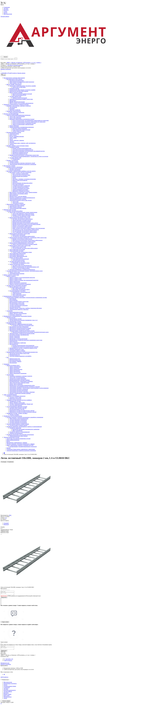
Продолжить (4, 597)
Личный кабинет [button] (5, 16)
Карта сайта (7, 695)
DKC (10, 515)
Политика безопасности (10, 690)
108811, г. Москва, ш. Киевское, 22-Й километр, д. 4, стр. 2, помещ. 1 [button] (24, 62)
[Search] (16, 59)
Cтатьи (5, 11)
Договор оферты (8, 691)
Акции (5, 698)
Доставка (6, 8)
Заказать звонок (21, 73)
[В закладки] (2, 652)
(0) (6, 518)
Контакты (6, 10)
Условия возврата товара (10, 686)
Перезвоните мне (5, 663)
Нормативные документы (10, 683)
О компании (7, 7)
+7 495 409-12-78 (10, 65)
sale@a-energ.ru (19, 65)
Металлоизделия (8, 14)
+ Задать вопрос (5, 621)
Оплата (5, 12)
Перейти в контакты (6, 664)
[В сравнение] (4, 652)
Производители (7, 696)
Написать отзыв (4, 531)
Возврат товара (7, 694)
